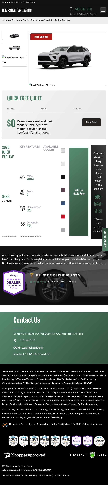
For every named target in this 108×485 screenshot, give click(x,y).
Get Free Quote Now (79, 191)
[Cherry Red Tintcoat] (63, 216)
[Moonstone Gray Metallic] (63, 230)
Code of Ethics (62, 475)
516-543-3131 (83, 9)
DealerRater (44, 424)
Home (6, 20)
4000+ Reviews (30, 2)
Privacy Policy (46, 475)
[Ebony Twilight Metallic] (63, 177)
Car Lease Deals (20, 20)
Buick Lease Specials (42, 20)
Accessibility (31, 475)
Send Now (91, 122)
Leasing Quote (105, 239)
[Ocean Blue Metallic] (63, 203)
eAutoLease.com (42, 470)
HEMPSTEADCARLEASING (17, 10)
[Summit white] (63, 164)
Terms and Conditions (12, 475)
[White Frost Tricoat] (63, 150)
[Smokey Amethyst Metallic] (63, 190)
